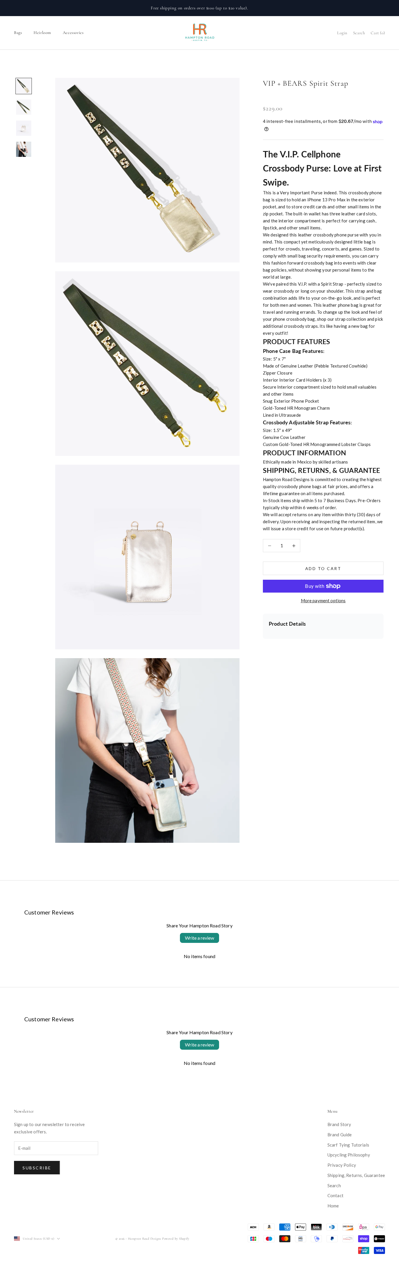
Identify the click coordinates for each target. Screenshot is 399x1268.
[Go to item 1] (23, 86)
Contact (335, 1195)
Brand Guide (339, 1134)
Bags (18, 32)
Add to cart (323, 568)
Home (333, 1205)
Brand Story (339, 1124)
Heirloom (42, 32)
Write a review (199, 938)
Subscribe (36, 1167)
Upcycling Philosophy (348, 1154)
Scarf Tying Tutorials (348, 1144)
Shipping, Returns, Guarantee (356, 1175)
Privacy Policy (341, 1165)
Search (334, 1185)
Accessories (73, 32)
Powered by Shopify (175, 1238)
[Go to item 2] (23, 107)
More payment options (323, 600)
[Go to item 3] (23, 128)
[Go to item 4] (23, 149)
